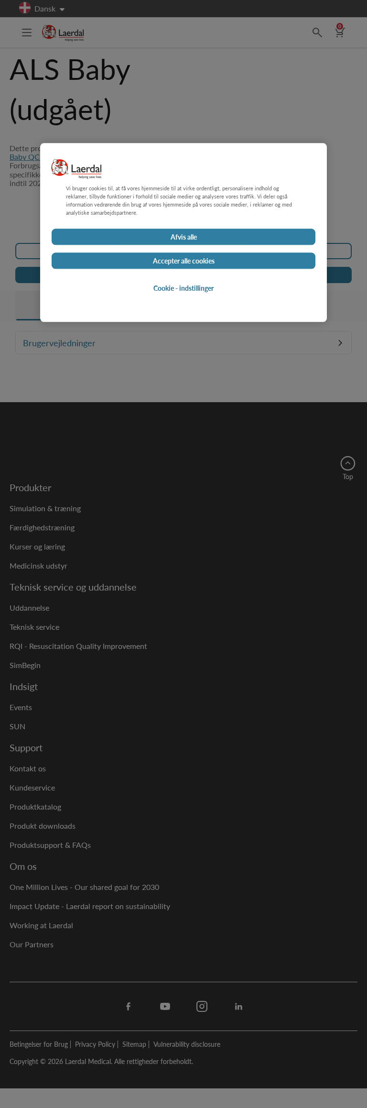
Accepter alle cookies (184, 260)
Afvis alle (184, 236)
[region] (183, 232)
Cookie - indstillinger (183, 288)
